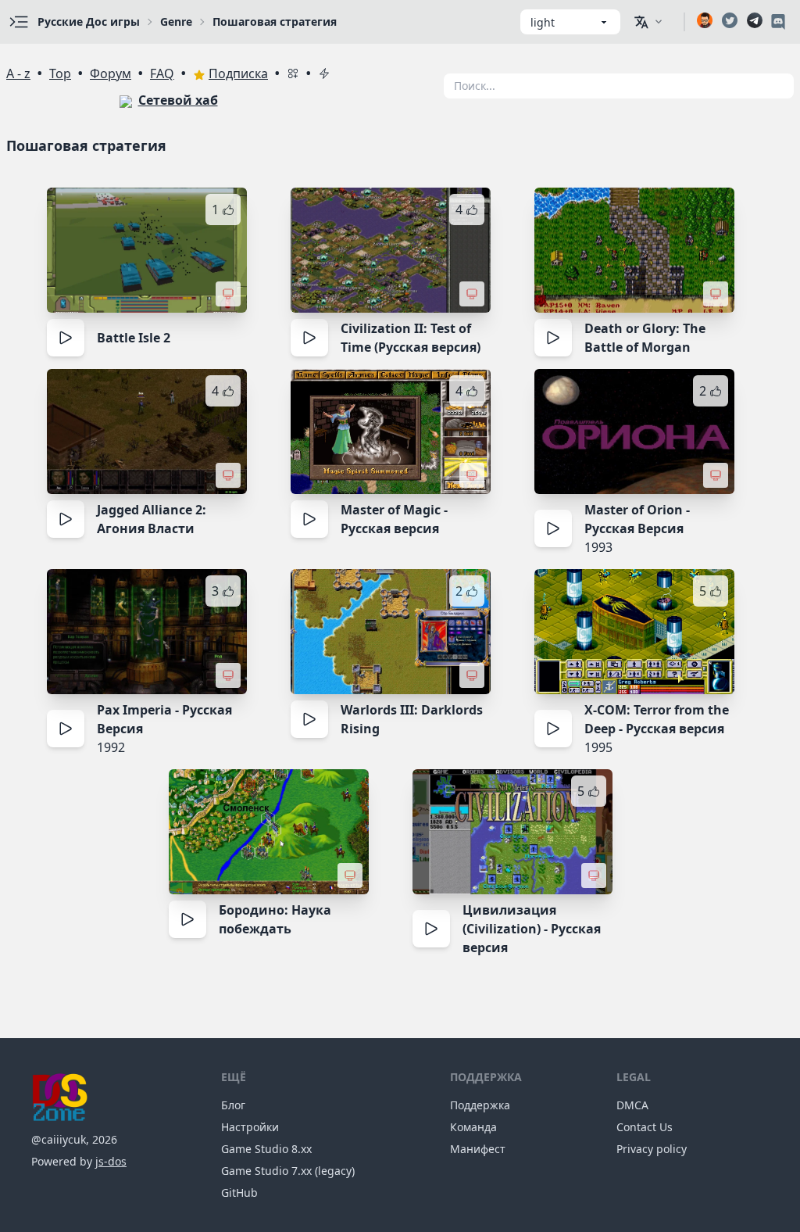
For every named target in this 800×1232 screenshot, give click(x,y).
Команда (473, 1126)
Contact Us (644, 1126)
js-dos (111, 1161)
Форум (110, 73)
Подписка (238, 73)
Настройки (250, 1126)
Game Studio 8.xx (266, 1148)
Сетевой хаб (178, 100)
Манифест (477, 1148)
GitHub (239, 1192)
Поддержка (480, 1105)
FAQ (162, 73)
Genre (176, 21)
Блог (233, 1105)
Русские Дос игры (89, 21)
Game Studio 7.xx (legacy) (288, 1170)
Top (60, 73)
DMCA (632, 1105)
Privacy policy (651, 1148)
